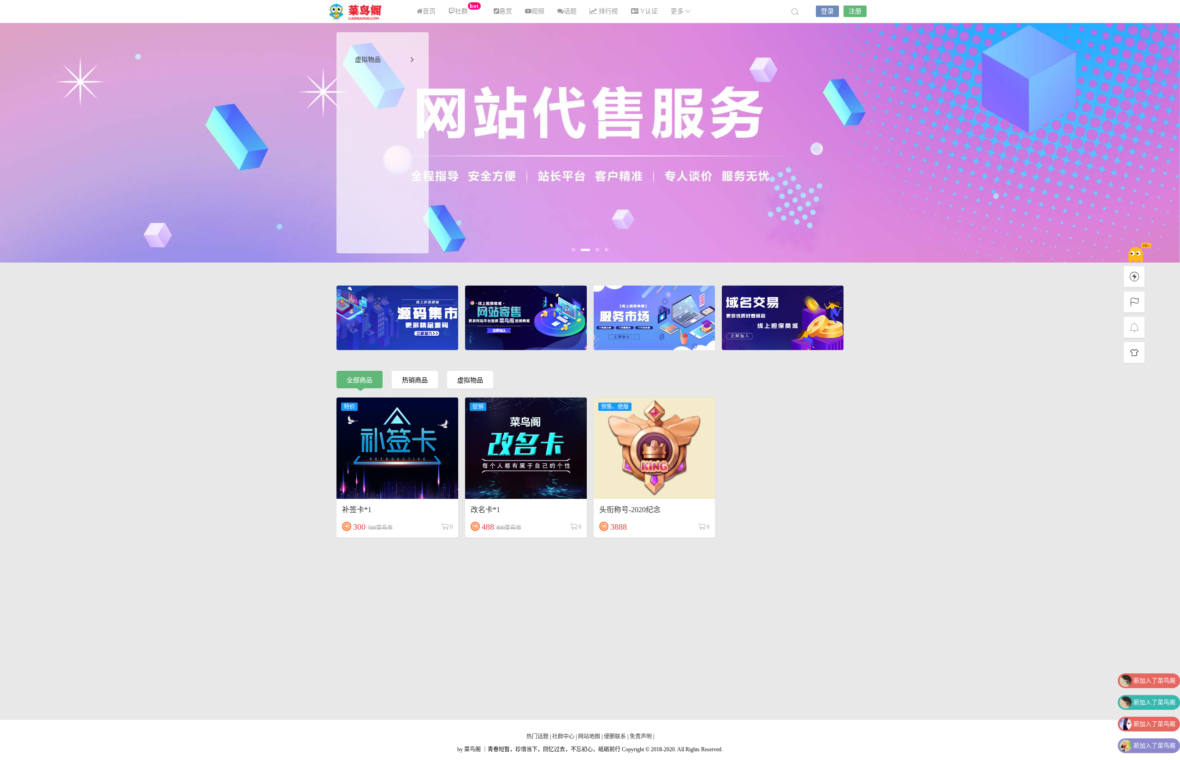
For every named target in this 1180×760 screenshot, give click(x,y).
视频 (537, 11)
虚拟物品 (368, 59)
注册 (855, 11)
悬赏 (505, 11)
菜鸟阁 (359, 11)
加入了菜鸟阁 (1154, 680)
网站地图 (589, 736)
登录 (827, 11)
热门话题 (538, 736)
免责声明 (640, 736)
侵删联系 (614, 736)
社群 (466, 9)
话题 (570, 11)
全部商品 (359, 380)
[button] (573, 249)
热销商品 (415, 380)
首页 (429, 11)
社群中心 (564, 736)
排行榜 (607, 11)
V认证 (648, 11)
